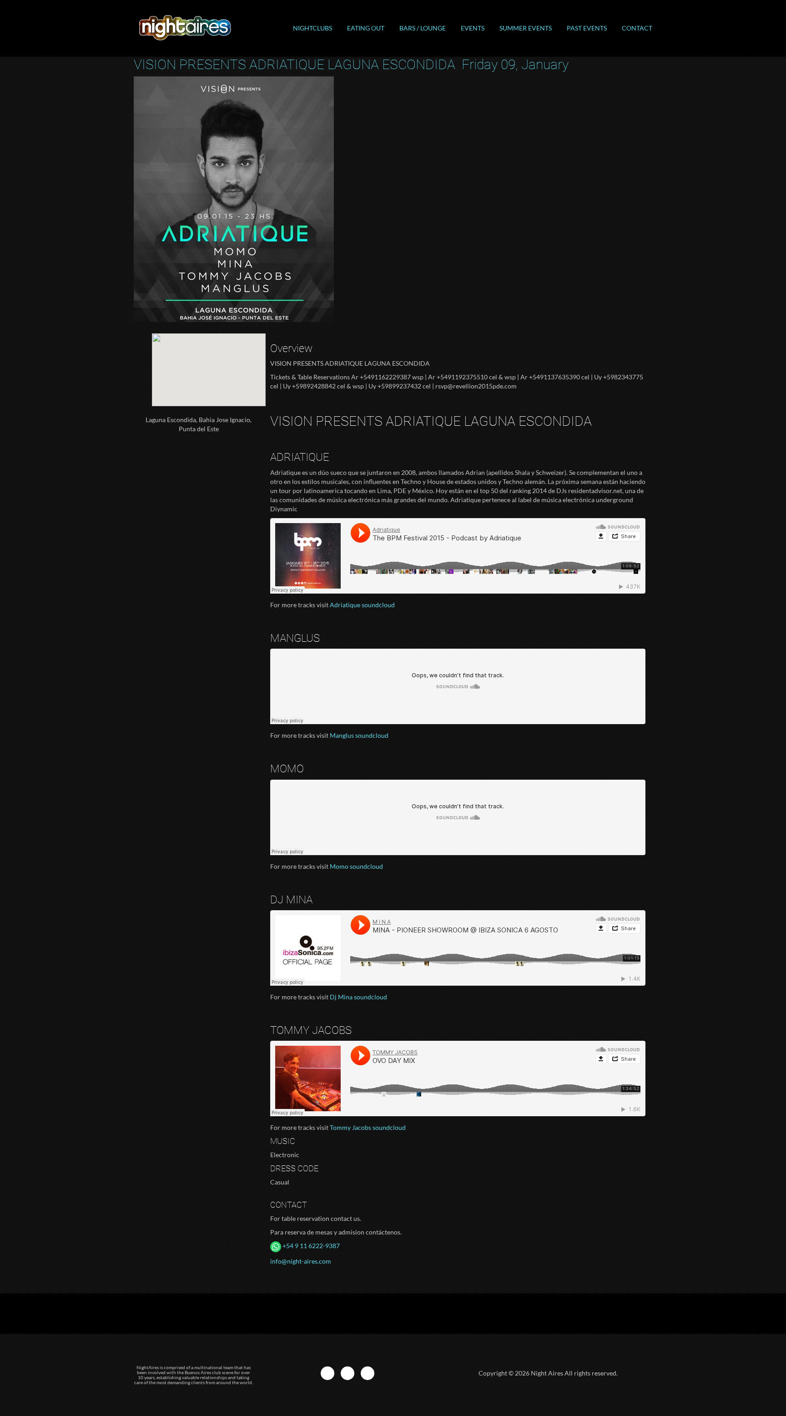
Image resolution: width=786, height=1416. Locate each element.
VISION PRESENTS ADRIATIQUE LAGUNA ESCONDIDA (351, 64)
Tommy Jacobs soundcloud (368, 1127)
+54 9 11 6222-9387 (310, 1246)
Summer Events (525, 28)
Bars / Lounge (422, 28)
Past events (587, 28)
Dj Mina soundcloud (358, 997)
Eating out (365, 28)
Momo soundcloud (356, 866)
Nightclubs (312, 28)
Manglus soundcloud (359, 735)
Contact (637, 28)
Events (472, 28)
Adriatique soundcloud (362, 605)
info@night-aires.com (300, 1261)
